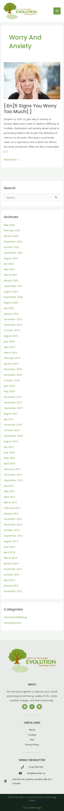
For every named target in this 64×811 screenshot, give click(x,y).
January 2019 (11, 363)
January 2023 (11, 236)
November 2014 (13, 524)
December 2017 (13, 396)
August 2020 (11, 302)
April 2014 (9, 552)
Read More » (11, 159)
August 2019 (11, 335)
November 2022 (13, 241)
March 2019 (10, 352)
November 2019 (13, 324)
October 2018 (11, 380)
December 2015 (13, 474)
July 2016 (9, 447)
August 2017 (11, 413)
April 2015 (9, 496)
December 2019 (13, 319)
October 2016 (11, 430)
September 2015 (13, 480)
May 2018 (9, 391)
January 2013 (11, 585)
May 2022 (9, 269)
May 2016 (9, 458)
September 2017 (13, 408)
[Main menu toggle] (57, 11)
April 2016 (9, 463)
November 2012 (13, 591)
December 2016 (13, 424)
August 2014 (11, 541)
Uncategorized (12, 622)
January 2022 (11, 280)
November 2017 (13, 402)
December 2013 (13, 569)
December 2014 (13, 519)
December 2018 (13, 369)
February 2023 (12, 230)
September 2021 (13, 286)
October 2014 (11, 530)
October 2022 (11, 247)
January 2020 (11, 313)
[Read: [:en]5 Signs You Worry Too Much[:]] (32, 80)
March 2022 (10, 274)
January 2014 (11, 563)
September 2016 (13, 435)
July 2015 (9, 485)
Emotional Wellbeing (15, 617)
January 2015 (11, 513)
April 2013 (9, 580)
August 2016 (11, 441)
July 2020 (9, 308)
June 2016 (9, 452)
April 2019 (9, 347)
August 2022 (11, 258)
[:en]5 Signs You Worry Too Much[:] (30, 108)
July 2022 (9, 263)
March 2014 (10, 557)
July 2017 (9, 419)
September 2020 (13, 297)
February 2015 (12, 508)
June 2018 (9, 385)
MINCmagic (35, 807)
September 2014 (13, 535)
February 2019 (12, 358)
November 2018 (13, 374)
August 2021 (11, 291)
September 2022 (13, 252)
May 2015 (9, 491)
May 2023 (9, 225)
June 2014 (9, 546)
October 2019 (11, 330)
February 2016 (12, 469)
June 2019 (9, 341)
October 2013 (11, 574)
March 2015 (10, 502)
